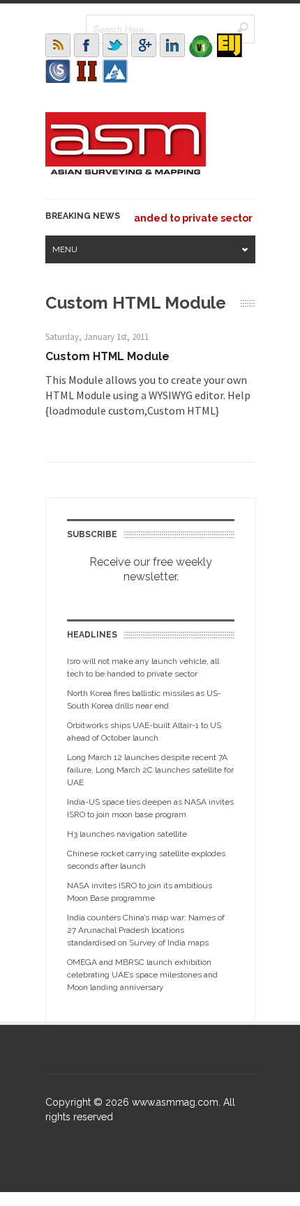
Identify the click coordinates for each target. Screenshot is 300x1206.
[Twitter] (115, 45)
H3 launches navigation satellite (127, 834)
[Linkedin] (172, 45)
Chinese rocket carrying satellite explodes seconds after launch (146, 860)
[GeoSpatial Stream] (115, 71)
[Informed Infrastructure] (86, 71)
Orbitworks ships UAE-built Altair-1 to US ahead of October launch (144, 731)
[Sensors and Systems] (57, 71)
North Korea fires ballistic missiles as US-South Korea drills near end (144, 699)
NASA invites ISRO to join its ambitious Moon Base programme (139, 892)
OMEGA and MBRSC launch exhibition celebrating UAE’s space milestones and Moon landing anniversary (142, 974)
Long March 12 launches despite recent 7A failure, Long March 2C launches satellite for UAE (150, 769)
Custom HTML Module (107, 356)
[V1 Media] (200, 45)
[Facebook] (86, 45)
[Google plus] (143, 45)
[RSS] (57, 45)
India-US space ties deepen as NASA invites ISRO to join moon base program (150, 808)
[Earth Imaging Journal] (229, 45)
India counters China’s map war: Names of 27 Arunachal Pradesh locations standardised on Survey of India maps (146, 930)
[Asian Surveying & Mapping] (125, 171)
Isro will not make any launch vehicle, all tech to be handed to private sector (143, 667)
